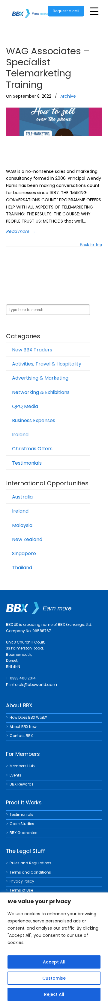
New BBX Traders (32, 349)
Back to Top (91, 245)
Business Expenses (33, 420)
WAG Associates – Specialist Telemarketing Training (47, 67)
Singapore (24, 553)
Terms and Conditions (30, 872)
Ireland (20, 434)
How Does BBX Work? (28, 717)
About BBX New (23, 726)
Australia (22, 496)
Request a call (66, 10)
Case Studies (22, 823)
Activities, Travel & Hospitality (46, 363)
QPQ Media (25, 406)
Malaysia (22, 525)
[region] (54, 949)
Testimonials (27, 463)
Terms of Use (21, 890)
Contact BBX (21, 735)
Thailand (22, 567)
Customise (54, 978)
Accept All (54, 962)
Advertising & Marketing (40, 377)
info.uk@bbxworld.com (33, 685)
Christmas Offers (32, 448)
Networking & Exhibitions (41, 392)
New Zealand (27, 539)
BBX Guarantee (23, 832)
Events (15, 775)
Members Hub (22, 765)
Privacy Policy (22, 881)
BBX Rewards (22, 784)
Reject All (54, 994)
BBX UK (30, 10)
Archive (68, 96)
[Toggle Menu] (94, 11)
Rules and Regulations (30, 862)
